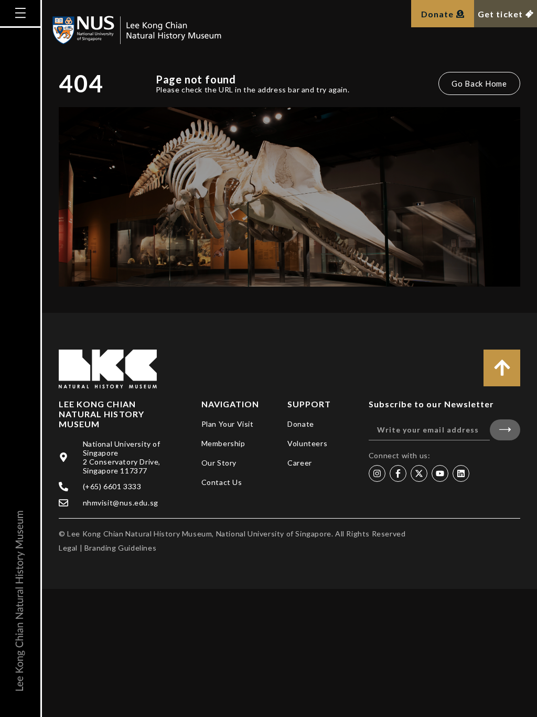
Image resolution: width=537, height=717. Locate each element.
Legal (68, 547)
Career (299, 462)
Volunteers (307, 443)
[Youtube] (440, 473)
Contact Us (221, 482)
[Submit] (505, 429)
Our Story (219, 462)
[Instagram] (377, 473)
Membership (223, 443)
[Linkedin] (461, 473)
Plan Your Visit (227, 423)
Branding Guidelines (120, 547)
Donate (300, 423)
